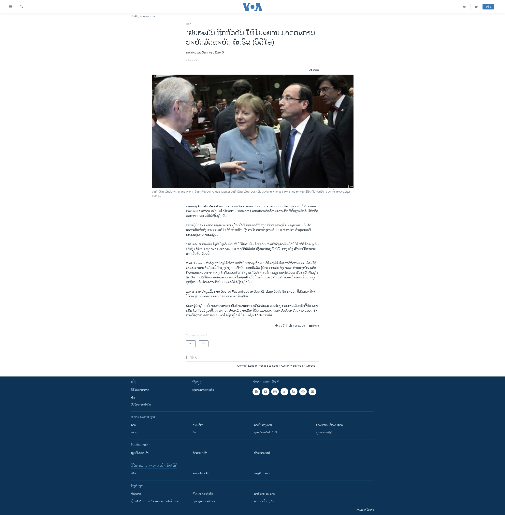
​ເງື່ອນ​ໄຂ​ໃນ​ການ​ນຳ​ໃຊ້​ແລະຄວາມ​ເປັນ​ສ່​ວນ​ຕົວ (155, 501)
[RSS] (293, 391)
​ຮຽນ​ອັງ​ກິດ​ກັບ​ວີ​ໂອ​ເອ (204, 501)
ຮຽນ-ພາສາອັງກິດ (325, 432)
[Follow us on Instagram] (275, 391)
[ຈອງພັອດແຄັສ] (312, 391)
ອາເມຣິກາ (198, 425)
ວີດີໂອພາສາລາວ (140, 390)
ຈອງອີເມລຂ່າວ (262, 473)
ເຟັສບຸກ (135, 473)
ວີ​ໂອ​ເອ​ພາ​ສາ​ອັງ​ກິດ (203, 494)
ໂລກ (195, 432)
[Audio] (465, 7)
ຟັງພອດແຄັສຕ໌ (262, 453)
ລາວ (133, 425)
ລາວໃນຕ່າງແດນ (263, 425)
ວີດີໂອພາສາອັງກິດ (141, 405)
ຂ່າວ (189, 24)
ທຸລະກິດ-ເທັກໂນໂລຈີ (265, 432)
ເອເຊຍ (134, 432)
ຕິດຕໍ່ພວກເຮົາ (200, 453)
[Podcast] (303, 391)
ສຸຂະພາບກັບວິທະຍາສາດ (329, 425)
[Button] (314, 70)
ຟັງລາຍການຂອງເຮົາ (203, 390)
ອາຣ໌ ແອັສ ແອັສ (201, 473)
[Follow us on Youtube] (265, 391)
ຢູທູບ (134, 397)
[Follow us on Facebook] (256, 391)
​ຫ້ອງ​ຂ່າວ (136, 494)
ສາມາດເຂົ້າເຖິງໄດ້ (264, 501)
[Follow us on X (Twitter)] (284, 391)
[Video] (477, 7)
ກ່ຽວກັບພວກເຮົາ (140, 453)
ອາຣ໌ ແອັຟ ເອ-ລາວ (264, 494)
